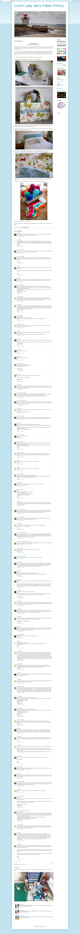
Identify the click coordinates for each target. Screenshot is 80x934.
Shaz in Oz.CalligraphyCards (21, 810)
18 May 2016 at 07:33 (20, 346)
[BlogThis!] (24, 227)
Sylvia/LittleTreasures (20, 400)
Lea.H (18, 679)
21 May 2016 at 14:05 (20, 821)
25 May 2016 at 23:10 (20, 858)
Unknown (18, 523)
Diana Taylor (19, 441)
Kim (17, 773)
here (44, 223)
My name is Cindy (20, 509)
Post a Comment (18, 860)
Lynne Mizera (19, 296)
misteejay (18, 315)
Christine (18, 696)
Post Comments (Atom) (22, 864)
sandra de (18, 482)
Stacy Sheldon (19, 634)
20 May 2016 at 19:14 (20, 807)
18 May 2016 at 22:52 (20, 763)
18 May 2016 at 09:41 (20, 438)
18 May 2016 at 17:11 (20, 669)
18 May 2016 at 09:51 (20, 463)
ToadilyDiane (19, 548)
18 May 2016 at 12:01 (20, 545)
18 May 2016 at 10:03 (20, 479)
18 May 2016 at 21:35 (20, 725)
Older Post (51, 862)
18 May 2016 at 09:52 (20, 470)
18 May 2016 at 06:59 (20, 301)
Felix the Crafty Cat (20, 392)
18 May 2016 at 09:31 (20, 431)
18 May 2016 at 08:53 (20, 397)
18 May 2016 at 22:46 (20, 752)
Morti (18, 579)
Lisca (18, 338)
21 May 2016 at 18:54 (20, 829)
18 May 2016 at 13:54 (20, 605)
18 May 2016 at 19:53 (20, 683)
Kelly (18, 626)
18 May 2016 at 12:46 (20, 567)
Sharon (18, 590)
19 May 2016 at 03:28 (20, 786)
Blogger (44, 926)
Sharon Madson (19, 781)
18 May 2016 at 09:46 (20, 449)
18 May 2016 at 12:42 (20, 558)
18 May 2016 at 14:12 (20, 623)
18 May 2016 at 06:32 (20, 253)
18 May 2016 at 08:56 (20, 405)
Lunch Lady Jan (19, 719)
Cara (18, 672)
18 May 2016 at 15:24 (20, 631)
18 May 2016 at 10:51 (20, 513)
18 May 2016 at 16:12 (20, 638)
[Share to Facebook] (26, 227)
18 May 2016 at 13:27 (20, 587)
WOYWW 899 (16, 867)
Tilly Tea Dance (19, 416)
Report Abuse (59, 88)
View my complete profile (61, 81)
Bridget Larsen (19, 434)
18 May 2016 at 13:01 (20, 576)
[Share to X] (25, 227)
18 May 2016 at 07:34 (20, 353)
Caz (17, 641)
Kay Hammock (19, 256)
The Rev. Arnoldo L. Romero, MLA (22, 541)
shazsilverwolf (19, 249)
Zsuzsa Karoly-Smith (20, 532)
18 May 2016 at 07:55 (20, 370)
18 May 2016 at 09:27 (20, 419)
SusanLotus (19, 363)
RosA (18, 570)
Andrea (18, 239)
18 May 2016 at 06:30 (20, 246)
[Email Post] (21, 227)
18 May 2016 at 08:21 (20, 381)
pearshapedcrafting (20, 556)
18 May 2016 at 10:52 (20, 520)
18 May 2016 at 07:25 (20, 327)
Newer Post (16, 862)
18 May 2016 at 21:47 (20, 733)
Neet (17, 832)
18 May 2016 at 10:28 (20, 486)
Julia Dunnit (19, 824)
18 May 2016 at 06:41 (20, 263)
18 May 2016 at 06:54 (20, 293)
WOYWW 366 (22, 910)
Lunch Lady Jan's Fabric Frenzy (39, 6)
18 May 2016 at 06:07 (20, 236)
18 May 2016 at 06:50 (20, 281)
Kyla (17, 266)
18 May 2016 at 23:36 (20, 770)
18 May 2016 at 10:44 (20, 498)
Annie (18, 304)
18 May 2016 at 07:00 (20, 312)
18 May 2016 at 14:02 (20, 613)
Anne (18, 408)
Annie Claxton (19, 452)
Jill (17, 460)
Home (34, 862)
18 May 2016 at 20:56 (20, 704)
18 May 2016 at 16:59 (20, 660)
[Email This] (23, 227)
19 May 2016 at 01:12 (20, 778)
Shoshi (18, 616)
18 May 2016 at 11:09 (20, 529)
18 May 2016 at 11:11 (20, 538)
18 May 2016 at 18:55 (20, 676)
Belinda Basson (19, 686)
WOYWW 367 (22, 915)
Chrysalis (18, 766)
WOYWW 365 (22, 904)
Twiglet (18, 384)
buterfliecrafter (19, 324)
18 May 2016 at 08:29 (20, 389)
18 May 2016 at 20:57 (20, 716)
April (17, 789)
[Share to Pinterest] (27, 227)
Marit (18, 501)
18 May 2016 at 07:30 (20, 335)
